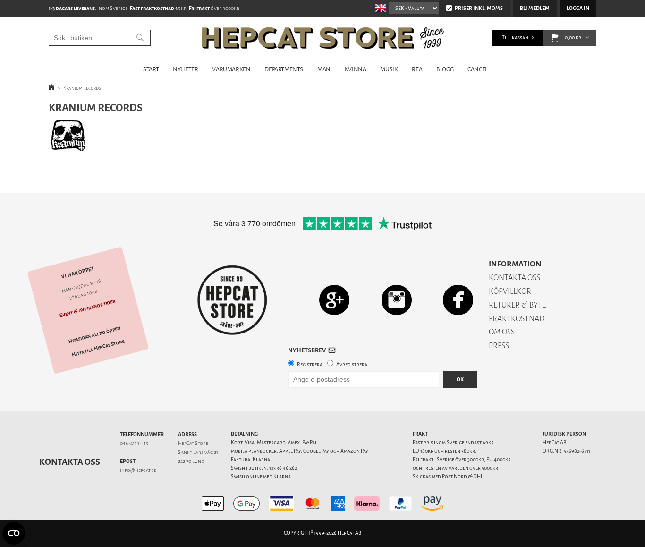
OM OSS (502, 332)
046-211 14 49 (134, 443)
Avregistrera (351, 364)
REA (417, 69)
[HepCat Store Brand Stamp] (232, 300)
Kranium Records (82, 88)
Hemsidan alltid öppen (94, 335)
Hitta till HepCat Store (98, 348)
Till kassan (515, 37)
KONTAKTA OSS (514, 277)
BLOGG (444, 69)
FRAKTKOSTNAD (517, 319)
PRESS (499, 345)
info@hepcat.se (138, 470)
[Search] (140, 37)
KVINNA (355, 69)
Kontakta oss (69, 462)
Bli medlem (535, 8)
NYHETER (185, 69)
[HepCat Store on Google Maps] (334, 299)
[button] (555, 38)
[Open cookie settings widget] (13, 533)
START (151, 69)
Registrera (309, 364)
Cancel (477, 69)
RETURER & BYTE (517, 305)
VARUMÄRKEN (231, 69)
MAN (324, 69)
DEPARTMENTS (283, 69)
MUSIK (389, 69)
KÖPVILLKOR (510, 291)
